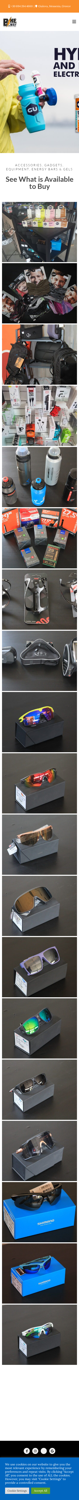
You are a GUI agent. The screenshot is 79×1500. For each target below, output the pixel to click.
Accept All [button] (40, 1490)
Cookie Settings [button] (17, 1490)
